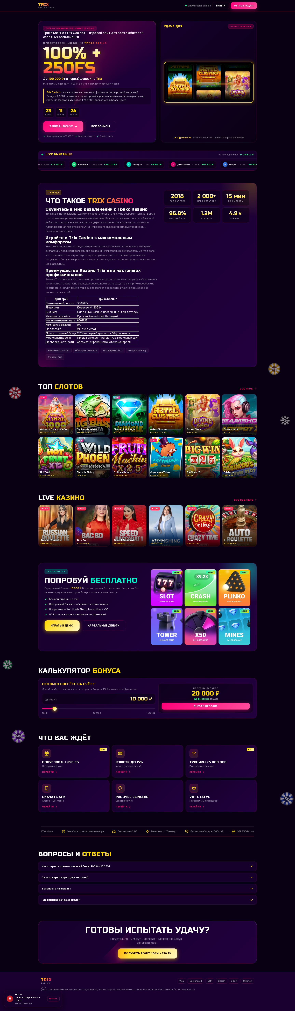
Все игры (246, 388)
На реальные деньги (104, 625)
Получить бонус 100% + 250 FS (147, 953)
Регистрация (244, 5)
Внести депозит (206, 706)
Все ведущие (244, 499)
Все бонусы (100, 126)
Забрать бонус (61, 126)
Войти (221, 5)
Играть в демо (62, 625)
